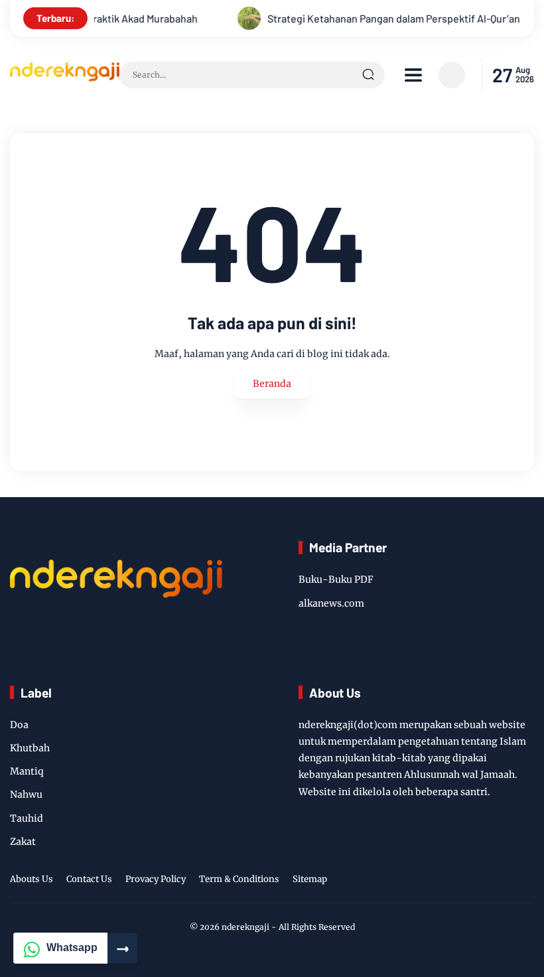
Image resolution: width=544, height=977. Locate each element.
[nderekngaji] (64, 77)
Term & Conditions (239, 879)
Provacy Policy (155, 879)
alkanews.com (331, 603)
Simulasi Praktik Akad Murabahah (110, 18)
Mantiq (27, 771)
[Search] (368, 75)
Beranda (272, 384)
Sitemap (310, 879)
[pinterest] (525, 881)
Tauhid (26, 818)
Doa (19, 725)
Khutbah (30, 748)
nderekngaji (245, 927)
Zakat (23, 842)
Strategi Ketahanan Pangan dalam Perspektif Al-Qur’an (382, 18)
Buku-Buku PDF (336, 579)
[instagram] (474, 881)
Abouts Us (31, 879)
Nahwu (26, 794)
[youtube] (505, 881)
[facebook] (453, 881)
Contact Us (89, 879)
